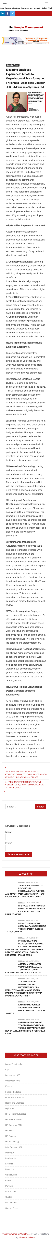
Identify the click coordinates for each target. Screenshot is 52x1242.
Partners (9, 1186)
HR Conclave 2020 (14, 1125)
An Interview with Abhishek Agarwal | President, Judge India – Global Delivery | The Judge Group (25, 785)
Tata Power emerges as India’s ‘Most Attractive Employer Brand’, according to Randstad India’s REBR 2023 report (26, 774)
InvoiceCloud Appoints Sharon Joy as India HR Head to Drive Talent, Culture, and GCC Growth (25, 927)
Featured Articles (13, 1092)
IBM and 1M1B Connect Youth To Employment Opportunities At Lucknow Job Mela (25, 1009)
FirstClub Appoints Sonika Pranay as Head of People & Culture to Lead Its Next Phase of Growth (25, 910)
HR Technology (12, 1141)
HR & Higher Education (15, 1114)
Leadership (10, 1158)
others (8, 1180)
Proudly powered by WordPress (16, 1234)
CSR (7, 1070)
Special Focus (12, 65)
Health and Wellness (14, 1103)
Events (8, 1086)
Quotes (8, 1197)
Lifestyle (9, 1164)
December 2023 (12, 1075)
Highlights (9, 1108)
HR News (9, 1130)
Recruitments (11, 1202)
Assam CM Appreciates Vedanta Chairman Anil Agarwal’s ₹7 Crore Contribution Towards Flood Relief (23, 968)
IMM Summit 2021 (13, 1147)
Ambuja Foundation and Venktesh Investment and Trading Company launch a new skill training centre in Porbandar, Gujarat (25, 1028)
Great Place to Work (14, 1097)
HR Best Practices (13, 1119)
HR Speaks (10, 1136)
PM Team (21, 882)
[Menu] (4, 3)
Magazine (9, 1169)
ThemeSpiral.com (27, 1237)
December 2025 (12, 1081)
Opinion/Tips (11, 1175)
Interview (9, 1153)
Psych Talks (10, 1191)
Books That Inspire (14, 1064)
